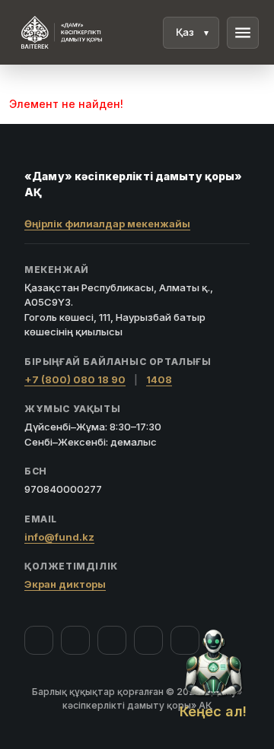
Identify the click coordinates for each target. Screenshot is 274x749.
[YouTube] (111, 640)
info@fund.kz (59, 537)
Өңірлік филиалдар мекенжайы (107, 223)
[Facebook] (38, 640)
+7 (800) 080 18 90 (75, 379)
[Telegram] (148, 640)
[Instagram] (75, 640)
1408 (159, 379)
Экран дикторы (65, 584)
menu (243, 33)
